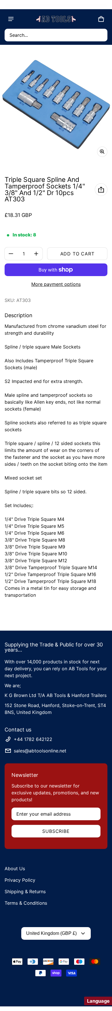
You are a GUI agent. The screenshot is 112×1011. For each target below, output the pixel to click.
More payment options (56, 284)
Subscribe (55, 831)
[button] (56, 35)
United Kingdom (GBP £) (51, 933)
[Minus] (11, 253)
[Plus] (36, 253)
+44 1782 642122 (33, 739)
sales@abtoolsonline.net (40, 751)
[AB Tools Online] (56, 19)
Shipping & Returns (25, 891)
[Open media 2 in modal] (56, 105)
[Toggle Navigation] (11, 19)
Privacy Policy (20, 880)
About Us (15, 868)
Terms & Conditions (26, 903)
